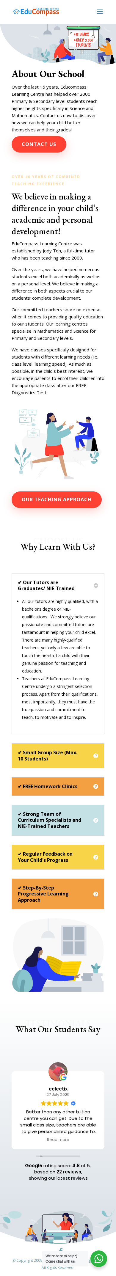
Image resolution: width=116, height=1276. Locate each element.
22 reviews (69, 1172)
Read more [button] (58, 1140)
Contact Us (39, 144)
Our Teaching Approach (57, 499)
